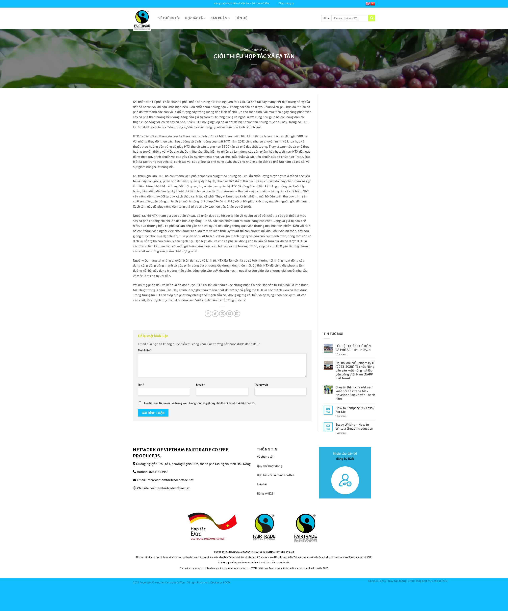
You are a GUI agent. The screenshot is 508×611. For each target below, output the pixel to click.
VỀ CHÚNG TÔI (169, 18)
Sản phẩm (219, 18)
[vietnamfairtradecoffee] (142, 20)
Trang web (261, 384)
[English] (368, 3)
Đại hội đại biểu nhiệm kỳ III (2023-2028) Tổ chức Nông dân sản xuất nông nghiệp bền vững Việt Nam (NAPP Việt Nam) (355, 370)
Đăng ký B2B (265, 493)
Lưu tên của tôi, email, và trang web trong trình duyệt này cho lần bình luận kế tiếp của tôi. (200, 403)
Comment (341, 354)
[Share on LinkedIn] (237, 313)
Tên (141, 384)
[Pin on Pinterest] (229, 313)
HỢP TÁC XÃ (194, 18)
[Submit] (371, 18)
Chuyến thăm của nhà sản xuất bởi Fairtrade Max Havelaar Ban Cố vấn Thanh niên (355, 392)
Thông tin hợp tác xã (254, 50)
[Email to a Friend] (222, 313)
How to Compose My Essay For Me (355, 409)
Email (200, 384)
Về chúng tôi (265, 456)
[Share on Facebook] (208, 313)
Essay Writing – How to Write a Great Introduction (354, 426)
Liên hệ (262, 484)
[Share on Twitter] (215, 313)
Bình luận (144, 350)
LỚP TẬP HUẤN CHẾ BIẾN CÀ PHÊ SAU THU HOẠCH (353, 347)
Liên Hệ (241, 18)
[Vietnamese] (372, 3)
